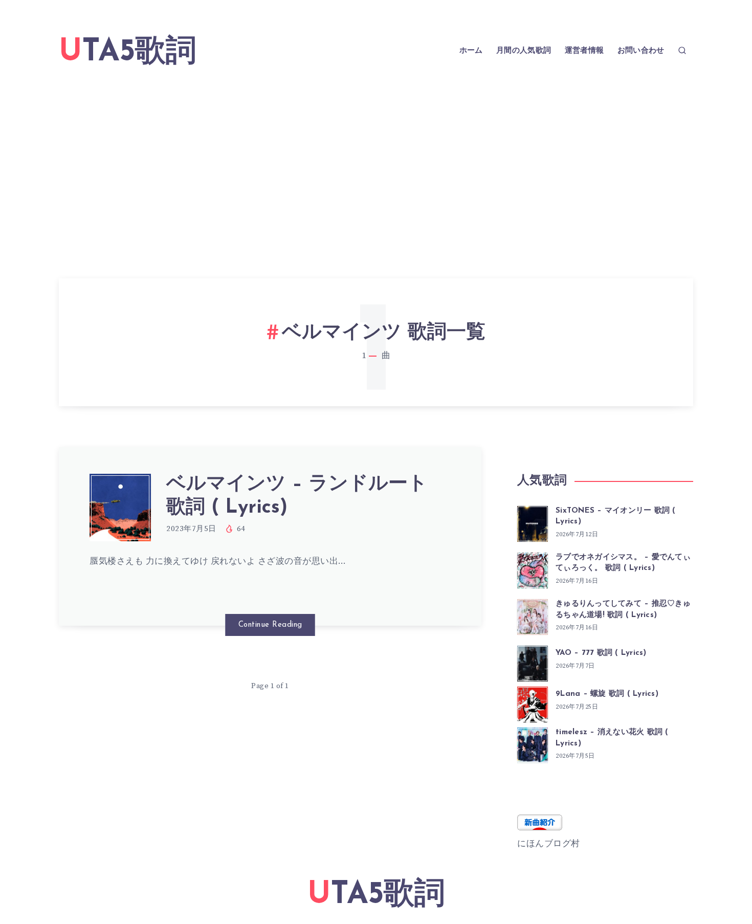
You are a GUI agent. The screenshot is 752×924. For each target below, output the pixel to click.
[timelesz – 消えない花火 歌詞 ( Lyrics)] (532, 744)
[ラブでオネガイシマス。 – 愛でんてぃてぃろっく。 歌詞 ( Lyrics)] (532, 569)
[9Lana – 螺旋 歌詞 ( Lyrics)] (532, 703)
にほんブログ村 (548, 843)
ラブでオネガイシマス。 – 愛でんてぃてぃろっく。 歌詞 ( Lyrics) (623, 563)
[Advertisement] (376, 160)
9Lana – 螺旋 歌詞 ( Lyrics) (607, 694)
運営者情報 (584, 50)
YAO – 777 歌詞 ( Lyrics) (601, 653)
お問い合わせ (641, 50)
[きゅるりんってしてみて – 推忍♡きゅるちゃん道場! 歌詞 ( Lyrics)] (532, 615)
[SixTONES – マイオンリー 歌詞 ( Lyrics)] (532, 522)
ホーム (471, 50)
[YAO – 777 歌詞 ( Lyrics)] (532, 662)
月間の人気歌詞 (523, 50)
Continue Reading (270, 625)
